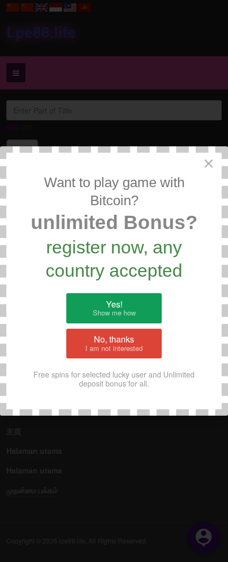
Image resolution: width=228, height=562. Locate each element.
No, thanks (114, 343)
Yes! (114, 308)
